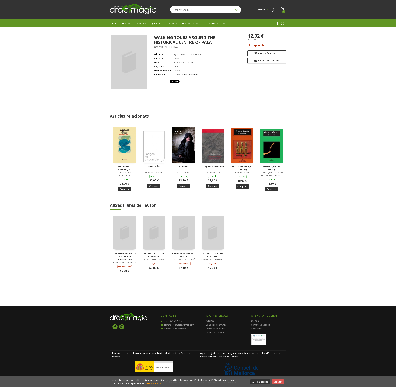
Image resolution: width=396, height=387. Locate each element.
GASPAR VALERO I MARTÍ (168, 46)
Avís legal (210, 320)
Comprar (124, 189)
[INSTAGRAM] (282, 23)
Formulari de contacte (175, 328)
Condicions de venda (216, 324)
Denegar (278, 381)
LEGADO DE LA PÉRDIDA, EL (124, 168)
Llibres (126, 23)
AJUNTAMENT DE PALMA (187, 54)
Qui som (255, 320)
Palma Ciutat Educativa (186, 74)
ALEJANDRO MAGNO (213, 166)
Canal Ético (256, 328)
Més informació (153, 383)
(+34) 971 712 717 (173, 320)
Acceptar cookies (260, 381)
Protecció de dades (215, 328)
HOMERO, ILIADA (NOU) (271, 168)
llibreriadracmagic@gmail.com (179, 324)
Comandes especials (261, 324)
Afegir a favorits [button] (266, 53)
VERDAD (183, 166)
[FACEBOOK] (277, 23)
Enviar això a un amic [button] (269, 60)
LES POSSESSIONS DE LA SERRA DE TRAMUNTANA (124, 256)
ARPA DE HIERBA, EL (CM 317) (242, 168)
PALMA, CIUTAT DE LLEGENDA (154, 255)
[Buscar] (236, 9)
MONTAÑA (154, 166)
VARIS (177, 58)
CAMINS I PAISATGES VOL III (183, 255)
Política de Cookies (215, 332)
